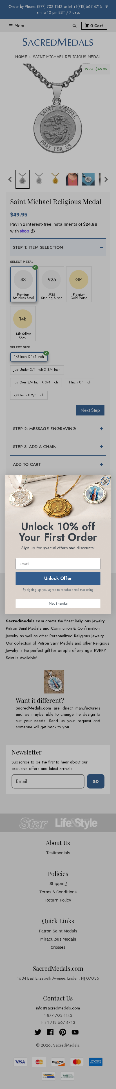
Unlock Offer (58, 578)
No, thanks (58, 603)
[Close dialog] (105, 481)
